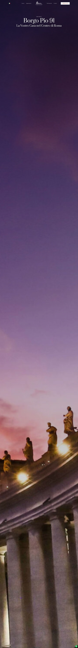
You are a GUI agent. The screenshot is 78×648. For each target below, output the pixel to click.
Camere (22, 3)
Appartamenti (28, 3)
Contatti (55, 3)
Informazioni (49, 3)
